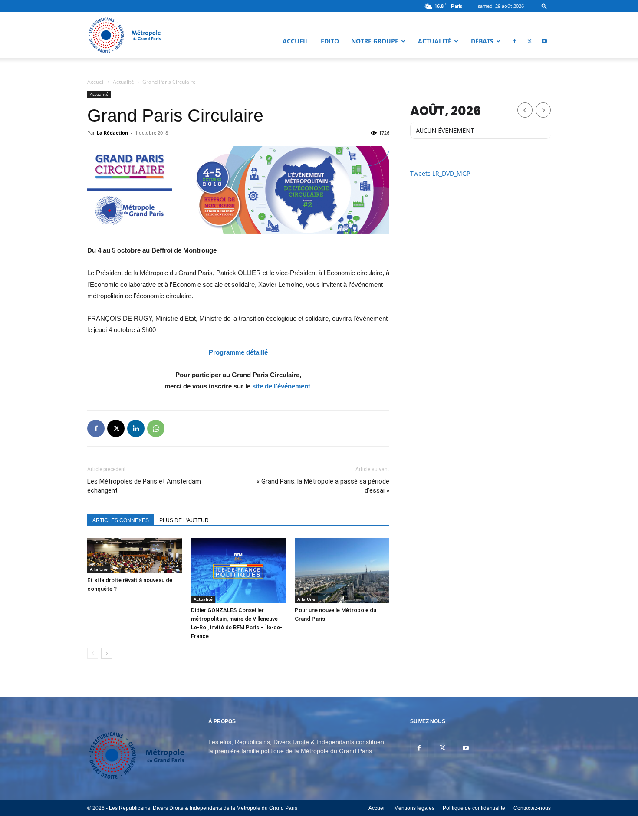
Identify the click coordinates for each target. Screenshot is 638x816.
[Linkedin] (136, 428)
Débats (482, 41)
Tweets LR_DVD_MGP (440, 173)
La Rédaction (112, 132)
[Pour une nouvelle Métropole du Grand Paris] (342, 570)
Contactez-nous (532, 808)
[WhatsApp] (155, 428)
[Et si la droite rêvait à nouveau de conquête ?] (134, 555)
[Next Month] (543, 110)
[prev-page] (92, 653)
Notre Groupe (374, 41)
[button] (544, 6)
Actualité (434, 41)
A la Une (99, 569)
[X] (529, 41)
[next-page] (106, 653)
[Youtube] (544, 41)
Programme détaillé (238, 352)
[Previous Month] (525, 110)
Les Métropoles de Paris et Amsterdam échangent (144, 485)
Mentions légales (414, 808)
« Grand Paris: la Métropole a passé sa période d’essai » (323, 485)
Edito (330, 41)
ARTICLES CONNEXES (120, 520)
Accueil (296, 41)
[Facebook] (514, 41)
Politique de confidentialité (474, 808)
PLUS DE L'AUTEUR (184, 520)
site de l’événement (281, 386)
